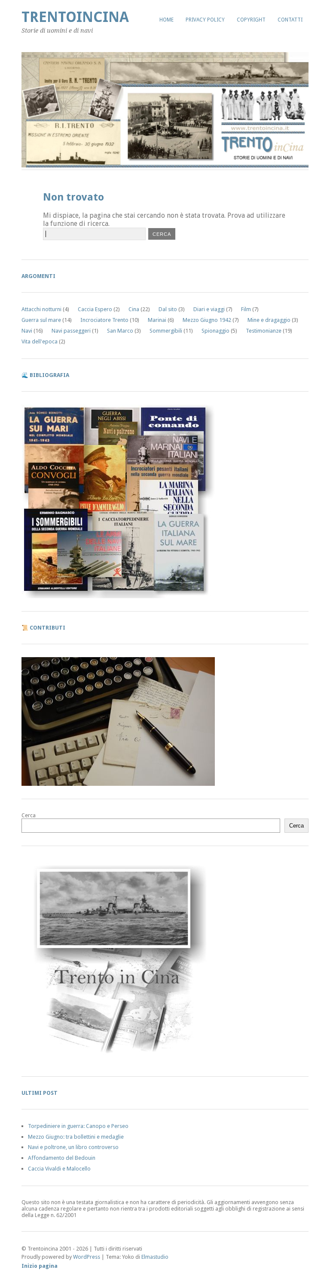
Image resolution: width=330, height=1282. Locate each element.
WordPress (86, 1257)
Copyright (251, 20)
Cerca (28, 815)
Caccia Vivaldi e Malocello (59, 1168)
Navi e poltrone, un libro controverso (73, 1147)
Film (246, 309)
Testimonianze (263, 330)
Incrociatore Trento (104, 320)
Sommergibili (166, 330)
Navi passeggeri (71, 330)
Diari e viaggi (209, 309)
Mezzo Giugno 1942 (207, 320)
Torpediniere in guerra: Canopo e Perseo (78, 1126)
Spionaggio (215, 330)
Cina (133, 309)
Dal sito (168, 309)
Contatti (290, 20)
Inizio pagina (39, 1266)
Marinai (157, 320)
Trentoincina (75, 17)
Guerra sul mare (41, 320)
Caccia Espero (95, 309)
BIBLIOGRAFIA (49, 375)
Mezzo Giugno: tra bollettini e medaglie (76, 1137)
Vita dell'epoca (39, 341)
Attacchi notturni (41, 309)
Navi (26, 330)
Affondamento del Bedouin (61, 1158)
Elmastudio (154, 1257)
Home (166, 20)
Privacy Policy (205, 20)
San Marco (120, 330)
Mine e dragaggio (269, 320)
